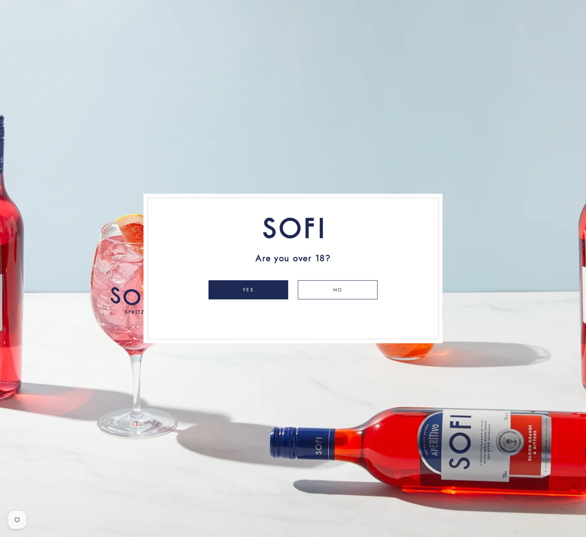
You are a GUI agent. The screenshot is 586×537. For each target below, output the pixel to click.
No (337, 289)
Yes (248, 289)
